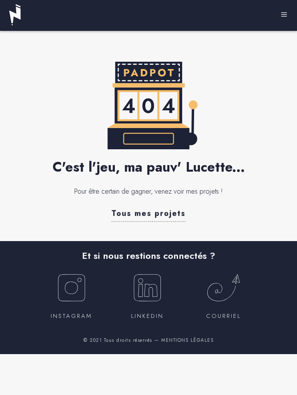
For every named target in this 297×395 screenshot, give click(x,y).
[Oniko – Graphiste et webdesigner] (15, 14)
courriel (223, 316)
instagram (71, 316)
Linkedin (147, 316)
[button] (148, 213)
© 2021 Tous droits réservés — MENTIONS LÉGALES (148, 340)
